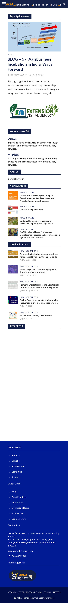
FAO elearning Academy (31, 209)
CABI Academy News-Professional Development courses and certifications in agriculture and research (40, 235)
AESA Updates (18, 466)
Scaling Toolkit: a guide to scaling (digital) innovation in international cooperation (39, 301)
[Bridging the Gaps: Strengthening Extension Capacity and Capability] (13, 220)
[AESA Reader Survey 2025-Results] (13, 315)
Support (15, 477)
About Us (16, 455)
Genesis (16, 460)
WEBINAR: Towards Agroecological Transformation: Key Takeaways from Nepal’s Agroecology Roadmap (37, 198)
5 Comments (37, 74)
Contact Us (17, 471)
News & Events (27, 192)
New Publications (29, 251)
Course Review (19, 518)
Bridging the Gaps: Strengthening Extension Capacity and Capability (36, 222)
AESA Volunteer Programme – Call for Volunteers (34, 592)
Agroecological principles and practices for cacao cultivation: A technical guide (39, 255)
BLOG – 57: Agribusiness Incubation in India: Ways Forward (30, 64)
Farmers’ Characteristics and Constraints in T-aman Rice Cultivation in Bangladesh (39, 286)
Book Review (18, 513)
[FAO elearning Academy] (13, 209)
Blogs (11, 55)
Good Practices (19, 497)
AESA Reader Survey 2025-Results (36, 315)
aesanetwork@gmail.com (20, 550)
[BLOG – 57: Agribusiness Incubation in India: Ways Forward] (34, 36)
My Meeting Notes (20, 507)
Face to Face (17, 502)
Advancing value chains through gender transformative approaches (38, 270)
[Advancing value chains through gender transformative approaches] (13, 269)
